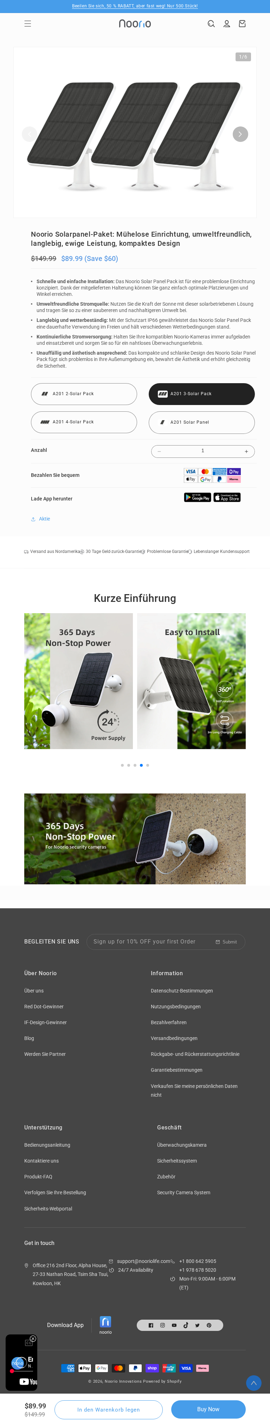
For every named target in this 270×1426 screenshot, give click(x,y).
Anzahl (39, 450)
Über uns (34, 991)
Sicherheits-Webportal (48, 1209)
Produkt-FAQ (38, 1176)
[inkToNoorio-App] (198, 500)
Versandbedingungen (174, 1038)
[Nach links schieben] (29, 134)
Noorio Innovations (123, 1381)
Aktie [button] (44, 519)
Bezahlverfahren (169, 1022)
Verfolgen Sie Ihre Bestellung (55, 1192)
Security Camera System (183, 1192)
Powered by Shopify (162, 1381)
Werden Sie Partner (45, 1054)
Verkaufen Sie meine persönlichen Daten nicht (194, 1090)
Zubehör (166, 1176)
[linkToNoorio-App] (227, 500)
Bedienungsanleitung (47, 1145)
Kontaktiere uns (41, 1161)
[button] (28, 23)
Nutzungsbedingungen (176, 1006)
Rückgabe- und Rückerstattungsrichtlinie (195, 1054)
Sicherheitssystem (177, 1161)
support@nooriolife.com (143, 1261)
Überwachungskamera (182, 1145)
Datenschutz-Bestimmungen (182, 991)
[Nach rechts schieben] (240, 134)
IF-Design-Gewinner (45, 1022)
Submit (230, 942)
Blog (29, 1038)
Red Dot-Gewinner (44, 1006)
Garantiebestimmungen (176, 1070)
